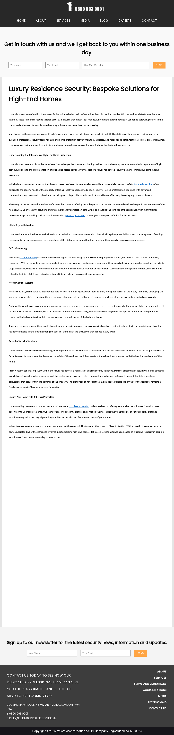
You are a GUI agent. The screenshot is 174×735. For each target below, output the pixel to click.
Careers (125, 21)
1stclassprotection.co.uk (76, 731)
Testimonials (157, 702)
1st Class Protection (79, 406)
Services (63, 21)
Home (21, 21)
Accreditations (155, 690)
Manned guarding (143, 184)
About (41, 21)
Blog (104, 21)
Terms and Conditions (150, 684)
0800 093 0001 (18, 714)
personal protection (75, 215)
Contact (149, 21)
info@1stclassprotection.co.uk (32, 718)
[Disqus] (87, 485)
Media (85, 21)
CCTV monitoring (28, 257)
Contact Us (158, 708)
